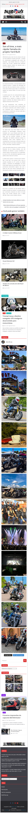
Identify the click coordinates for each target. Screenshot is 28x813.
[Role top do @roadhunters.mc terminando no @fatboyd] (14, 383)
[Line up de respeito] (14, 486)
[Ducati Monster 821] (14, 241)
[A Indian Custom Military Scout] (14, 215)
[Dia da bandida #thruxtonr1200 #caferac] (14, 409)
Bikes (4, 43)
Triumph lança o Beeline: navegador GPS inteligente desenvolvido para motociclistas (12, 319)
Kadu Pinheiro (13, 54)
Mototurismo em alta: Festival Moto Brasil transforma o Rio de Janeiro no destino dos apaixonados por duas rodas (13, 765)
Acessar (3, 786)
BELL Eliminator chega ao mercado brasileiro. (16, 731)
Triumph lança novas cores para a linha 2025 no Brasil (13, 754)
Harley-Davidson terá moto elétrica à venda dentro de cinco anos (14, 201)
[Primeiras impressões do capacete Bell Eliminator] (14, 704)
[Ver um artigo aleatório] (25, 21)
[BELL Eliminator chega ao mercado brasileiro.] (5, 732)
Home (4, 313)
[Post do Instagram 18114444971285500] (14, 357)
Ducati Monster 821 (9, 261)
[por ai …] (14, 640)
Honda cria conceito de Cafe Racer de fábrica (13, 284)
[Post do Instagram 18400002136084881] (14, 434)
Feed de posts (4, 789)
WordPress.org (4, 795)
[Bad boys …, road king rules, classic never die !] (14, 614)
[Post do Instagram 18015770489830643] (14, 563)
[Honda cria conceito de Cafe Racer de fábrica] (14, 269)
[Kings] (14, 589)
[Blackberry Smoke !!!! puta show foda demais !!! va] (14, 537)
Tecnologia (9, 313)
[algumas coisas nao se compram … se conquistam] (14, 460)
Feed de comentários (6, 792)
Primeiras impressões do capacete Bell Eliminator (12, 716)
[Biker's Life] (3, 21)
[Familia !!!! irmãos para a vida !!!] (14, 511)
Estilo (4, 712)
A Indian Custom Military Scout (12, 233)
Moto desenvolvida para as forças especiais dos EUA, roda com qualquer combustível (14, 206)
